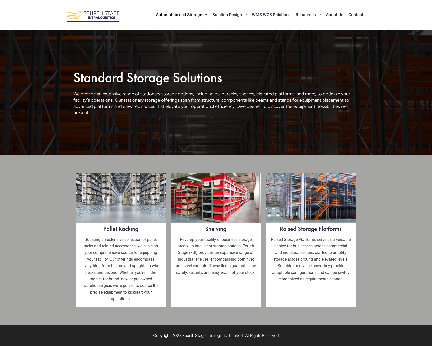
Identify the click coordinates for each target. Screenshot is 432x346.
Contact (356, 14)
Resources (306, 14)
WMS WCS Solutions (271, 14)
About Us (335, 14)
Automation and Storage (179, 14)
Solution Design (227, 14)
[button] (204, 15)
